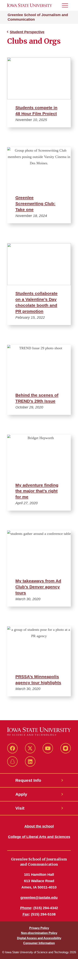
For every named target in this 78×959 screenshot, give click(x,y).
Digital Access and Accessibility (39, 938)
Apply (21, 794)
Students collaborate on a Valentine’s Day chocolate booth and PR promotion (36, 302)
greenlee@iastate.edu (39, 898)
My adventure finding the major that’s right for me (36, 491)
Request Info (28, 780)
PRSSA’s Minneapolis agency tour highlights (38, 679)
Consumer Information (39, 943)
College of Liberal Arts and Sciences (39, 837)
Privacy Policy (39, 928)
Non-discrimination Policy (39, 933)
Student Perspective (27, 32)
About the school (39, 826)
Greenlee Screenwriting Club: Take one (35, 203)
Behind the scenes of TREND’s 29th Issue (36, 398)
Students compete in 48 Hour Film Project (36, 110)
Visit (19, 808)
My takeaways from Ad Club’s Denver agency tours (38, 587)
